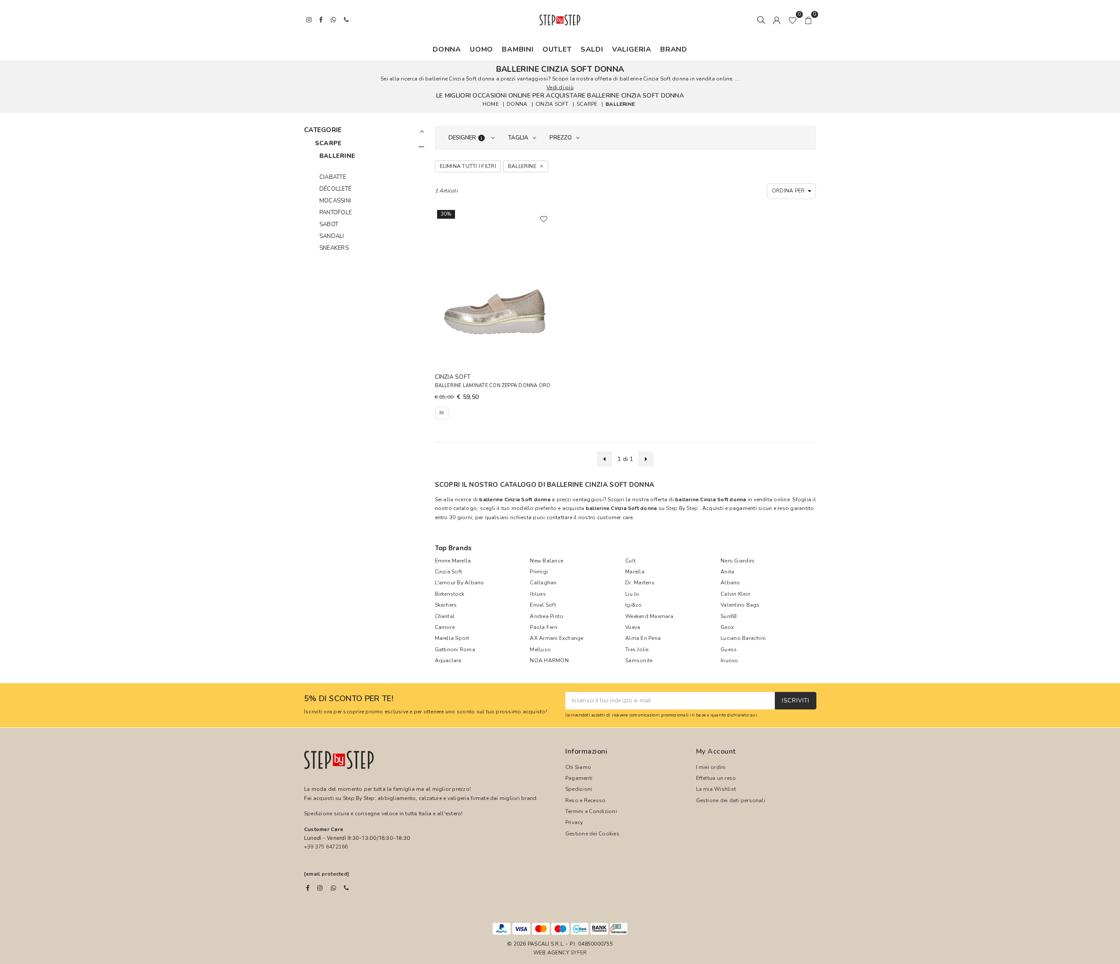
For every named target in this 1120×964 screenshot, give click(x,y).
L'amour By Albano (459, 582)
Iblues (538, 593)
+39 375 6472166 (326, 846)
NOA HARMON (549, 660)
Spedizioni (578, 789)
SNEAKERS (334, 248)
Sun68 (728, 616)
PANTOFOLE (335, 213)
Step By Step (682, 508)
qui (753, 715)
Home (491, 104)
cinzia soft (552, 104)
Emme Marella (453, 560)
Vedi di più (560, 87)
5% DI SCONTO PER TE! (348, 699)
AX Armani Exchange (556, 638)
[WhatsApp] (333, 888)
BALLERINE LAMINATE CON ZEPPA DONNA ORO (493, 385)
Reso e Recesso (585, 800)
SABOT (328, 224)
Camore (445, 627)
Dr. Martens (639, 582)
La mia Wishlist (716, 789)
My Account (716, 751)
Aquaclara (448, 660)
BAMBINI (518, 49)
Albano (730, 582)
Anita (727, 571)
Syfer (578, 952)
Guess (729, 649)
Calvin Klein (735, 593)
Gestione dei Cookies (592, 833)
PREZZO (561, 138)
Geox (727, 627)
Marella (634, 571)
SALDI (592, 49)
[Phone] (346, 888)
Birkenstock (450, 593)
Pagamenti (578, 778)
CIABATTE (332, 177)
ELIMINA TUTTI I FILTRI (468, 166)
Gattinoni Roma (455, 649)
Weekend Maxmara (649, 616)
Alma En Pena (643, 638)
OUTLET (557, 49)
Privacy (574, 822)
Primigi (539, 571)
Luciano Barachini (743, 638)
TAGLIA (518, 138)
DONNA (447, 49)
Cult (630, 560)
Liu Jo (632, 593)
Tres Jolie (636, 649)
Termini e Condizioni (591, 811)
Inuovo (729, 660)
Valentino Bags (740, 604)
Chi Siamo (578, 767)
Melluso (540, 649)
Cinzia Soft (448, 571)
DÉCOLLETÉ (335, 189)
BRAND (673, 49)
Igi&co (633, 604)
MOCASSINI (335, 201)
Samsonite (638, 660)
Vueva (632, 627)
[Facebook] (308, 888)
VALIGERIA (631, 49)
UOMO (481, 49)
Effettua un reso (716, 778)
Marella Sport (452, 638)
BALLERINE (620, 104)
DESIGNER (465, 138)
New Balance (546, 560)
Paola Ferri (543, 627)
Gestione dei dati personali (730, 800)
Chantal (445, 616)
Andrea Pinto (546, 616)
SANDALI (331, 236)
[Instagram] (320, 888)
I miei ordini (711, 767)
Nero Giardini (737, 560)
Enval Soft (543, 604)
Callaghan (543, 582)
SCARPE (587, 104)
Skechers (446, 604)
